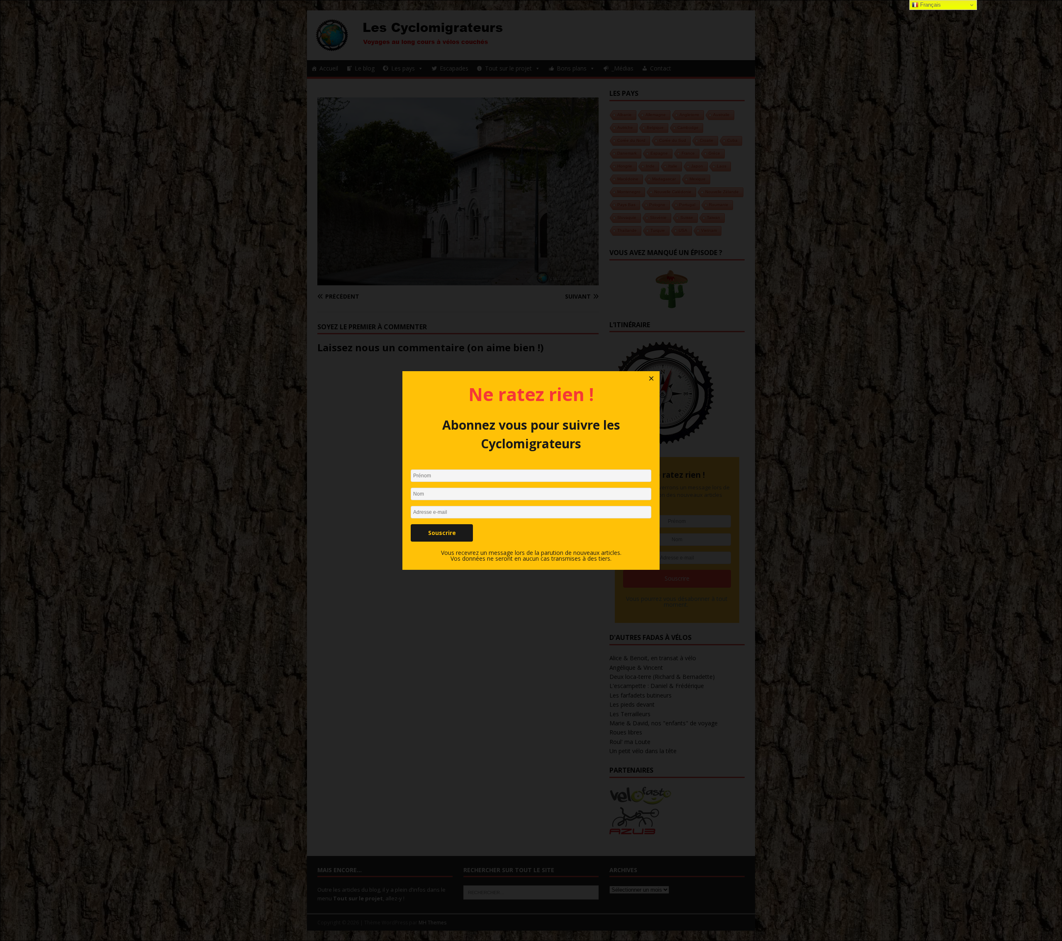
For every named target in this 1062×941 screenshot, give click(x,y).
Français (929, 5)
